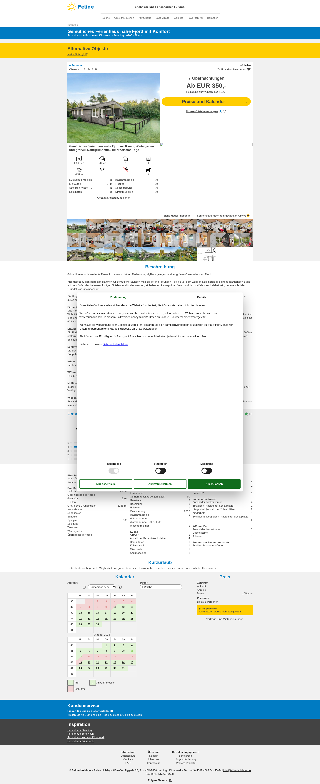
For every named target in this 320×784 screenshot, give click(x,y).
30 (97, 624)
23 (97, 618)
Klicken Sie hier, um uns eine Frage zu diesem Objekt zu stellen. (105, 714)
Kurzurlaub (145, 17)
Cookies (128, 759)
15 (89, 613)
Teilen (247, 65)
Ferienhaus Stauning (79, 730)
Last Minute (162, 17)
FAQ (128, 762)
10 (123, 651)
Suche (106, 17)
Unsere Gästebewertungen (202, 111)
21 (80, 618)
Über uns (153, 759)
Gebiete (178, 17)
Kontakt (153, 755)
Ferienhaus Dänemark (80, 741)
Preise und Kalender (203, 101)
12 (123, 607)
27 (132, 618)
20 (132, 613)
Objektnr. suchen (124, 17)
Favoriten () (195, 17)
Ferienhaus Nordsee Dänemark (85, 737)
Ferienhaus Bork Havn (80, 733)
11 (115, 607)
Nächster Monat (120, 587)
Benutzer (212, 17)
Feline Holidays (160, 6)
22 (89, 618)
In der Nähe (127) (77, 54)
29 (89, 624)
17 (106, 613)
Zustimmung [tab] (118, 297)
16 (97, 613)
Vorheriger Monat (84, 587)
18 (115, 613)
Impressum (153, 762)
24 (106, 618)
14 (80, 613)
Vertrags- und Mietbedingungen (224, 618)
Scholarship (186, 755)
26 (123, 618)
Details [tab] (201, 297)
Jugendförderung (186, 759)
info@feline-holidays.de (237, 770)
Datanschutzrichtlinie (115, 344)
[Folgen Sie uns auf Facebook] (170, 780)
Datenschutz (128, 755)
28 (80, 624)
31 (123, 668)
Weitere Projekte (186, 762)
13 (132, 607)
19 (123, 613)
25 (115, 618)
